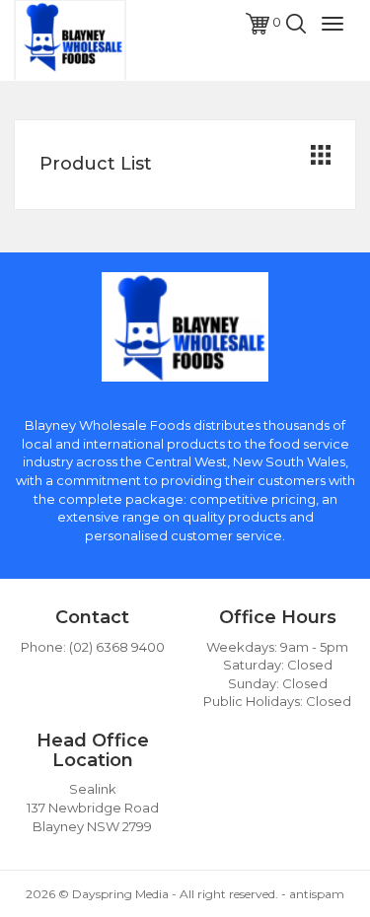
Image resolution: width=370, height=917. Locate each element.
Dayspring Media (120, 893)
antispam (316, 893)
